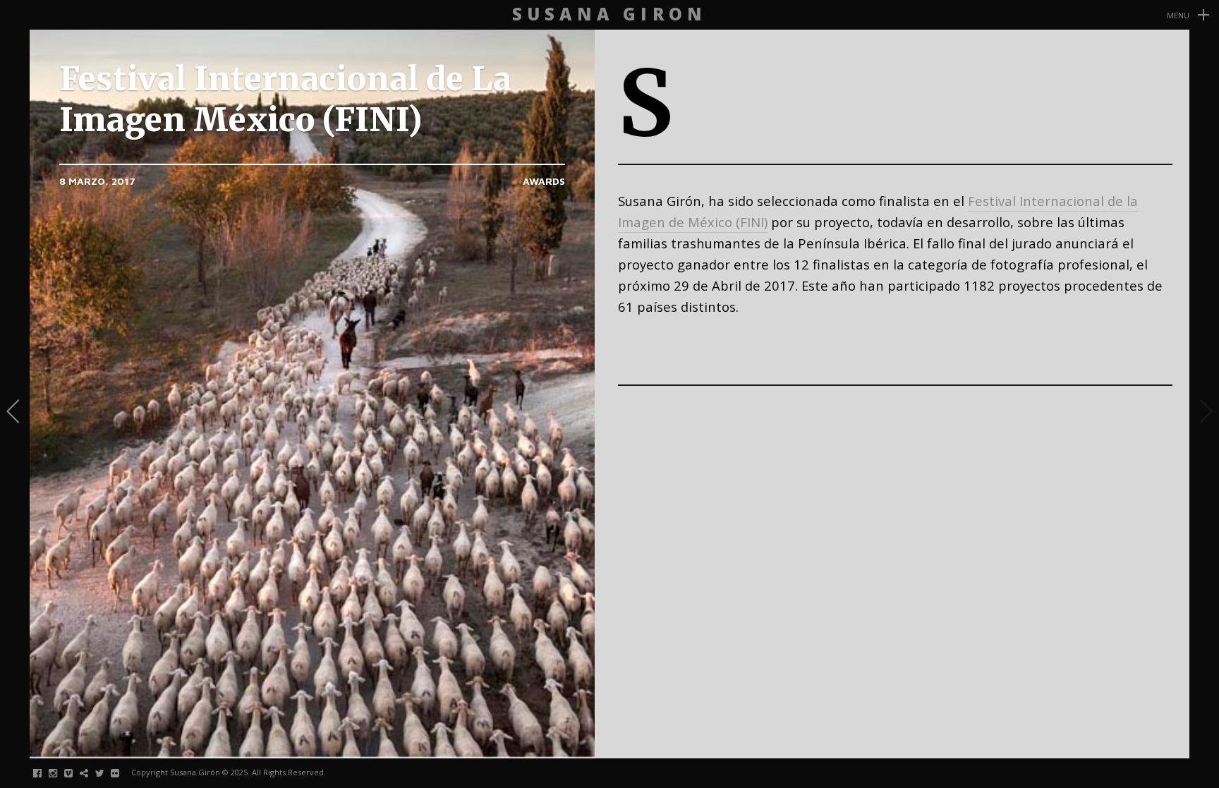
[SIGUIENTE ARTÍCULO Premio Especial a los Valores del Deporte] (1204, 412)
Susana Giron (609, 14)
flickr (122, 773)
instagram (60, 773)
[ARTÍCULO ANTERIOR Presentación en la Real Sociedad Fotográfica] (15, 412)
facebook (44, 773)
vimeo (75, 773)
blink (91, 773)
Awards (544, 181)
